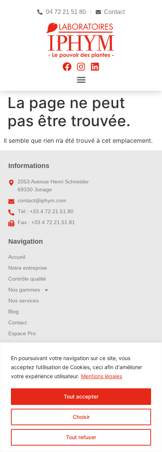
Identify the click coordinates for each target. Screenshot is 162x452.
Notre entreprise (27, 268)
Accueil (16, 257)
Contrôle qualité (27, 279)
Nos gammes (24, 290)
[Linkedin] (95, 67)
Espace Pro (22, 333)
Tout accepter (81, 396)
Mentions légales (101, 376)
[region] (81, 397)
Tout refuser (81, 437)
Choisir (81, 417)
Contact (17, 322)
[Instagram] (81, 67)
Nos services (23, 301)
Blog (13, 311)
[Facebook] (67, 67)
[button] (81, 80)
